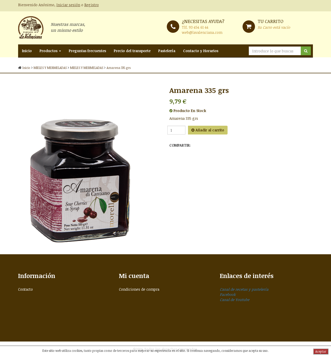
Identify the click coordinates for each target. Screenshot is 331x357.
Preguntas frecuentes (87, 50)
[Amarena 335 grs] (90, 163)
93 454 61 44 (198, 27)
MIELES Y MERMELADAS (50, 68)
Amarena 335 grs (119, 68)
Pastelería (166, 50)
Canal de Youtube (234, 299)
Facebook (228, 294)
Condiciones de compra (139, 289)
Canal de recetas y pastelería (244, 289)
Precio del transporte (132, 50)
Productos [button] (49, 50)
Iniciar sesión (68, 4)
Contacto (25, 289)
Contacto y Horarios (200, 50)
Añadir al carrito (209, 130)
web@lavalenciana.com (202, 32)
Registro (91, 4)
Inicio (27, 50)
